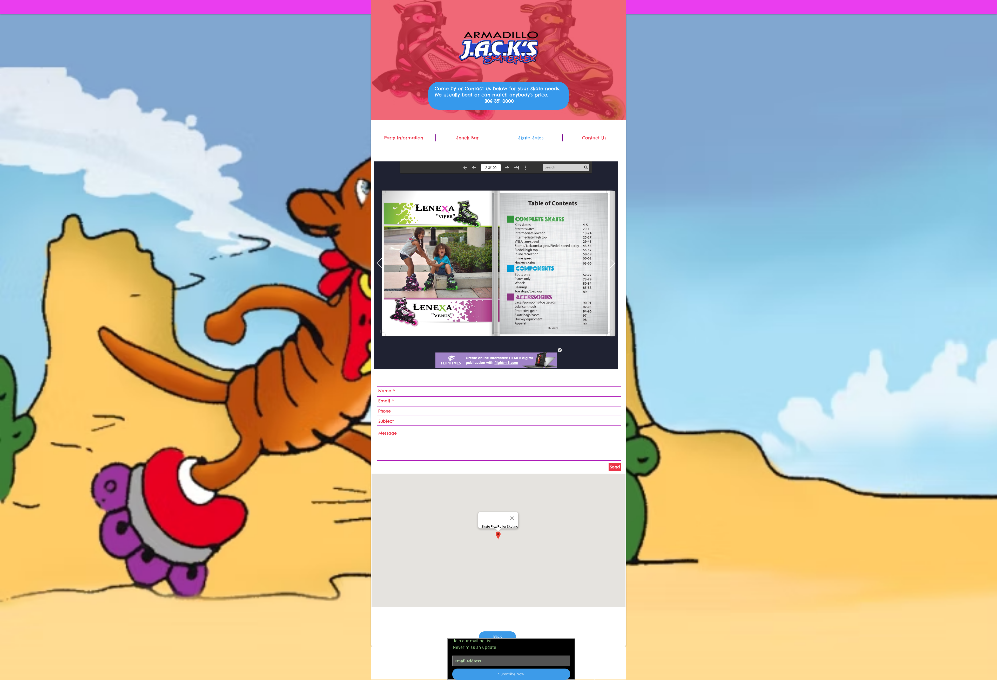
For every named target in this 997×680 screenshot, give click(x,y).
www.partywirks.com (603, 677)
